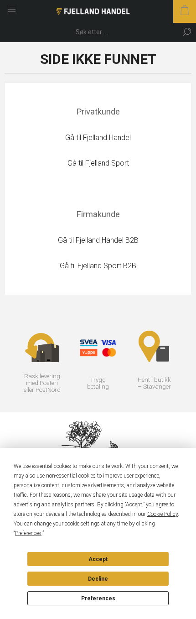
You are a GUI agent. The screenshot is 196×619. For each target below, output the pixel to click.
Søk (187, 32)
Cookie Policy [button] (162, 514)
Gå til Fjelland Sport (98, 163)
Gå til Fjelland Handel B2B (98, 240)
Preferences (98, 598)
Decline (98, 579)
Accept (98, 559)
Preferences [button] (28, 533)
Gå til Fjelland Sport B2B (98, 265)
